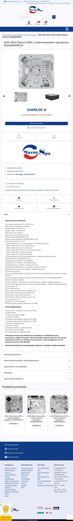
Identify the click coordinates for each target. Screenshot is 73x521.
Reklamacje (25, 472)
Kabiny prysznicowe (12, 481)
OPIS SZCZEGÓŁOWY (12, 355)
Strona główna (7, 35)
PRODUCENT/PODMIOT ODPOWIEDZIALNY (21, 361)
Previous (4, 96)
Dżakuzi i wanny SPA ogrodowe (24, 190)
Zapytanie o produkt (13, 379)
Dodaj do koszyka (36, 123)
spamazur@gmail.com (14, 1)
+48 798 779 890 (43, 1)
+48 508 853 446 (32, 1)
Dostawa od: (15, 171)
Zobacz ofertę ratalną (14, 168)
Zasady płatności (27, 468)
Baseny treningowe (11, 492)
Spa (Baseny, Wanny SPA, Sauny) (25, 35)
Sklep (7, 496)
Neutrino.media (33, 520)
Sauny (7, 494)
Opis (6, 214)
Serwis (23, 483)
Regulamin (25, 474)
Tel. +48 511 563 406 (44, 481)
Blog (22, 487)
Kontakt (24, 485)
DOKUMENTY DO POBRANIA (15, 367)
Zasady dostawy (27, 470)
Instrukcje (24, 481)
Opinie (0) (8, 373)
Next (69, 96)
